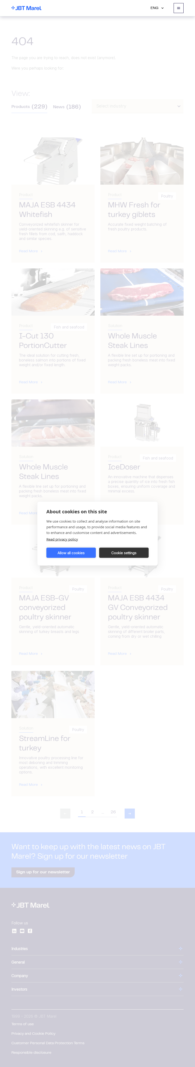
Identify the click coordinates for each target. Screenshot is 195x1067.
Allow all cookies (71, 552)
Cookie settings (123, 552)
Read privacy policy (62, 539)
